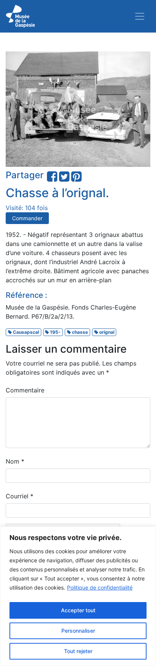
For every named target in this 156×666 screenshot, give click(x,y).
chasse (79, 332)
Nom (15, 461)
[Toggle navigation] (139, 16)
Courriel (19, 496)
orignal (106, 332)
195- (55, 332)
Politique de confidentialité (100, 587)
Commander (27, 218)
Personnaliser (78, 630)
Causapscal (25, 332)
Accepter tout (78, 610)
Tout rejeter (78, 651)
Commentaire (25, 390)
